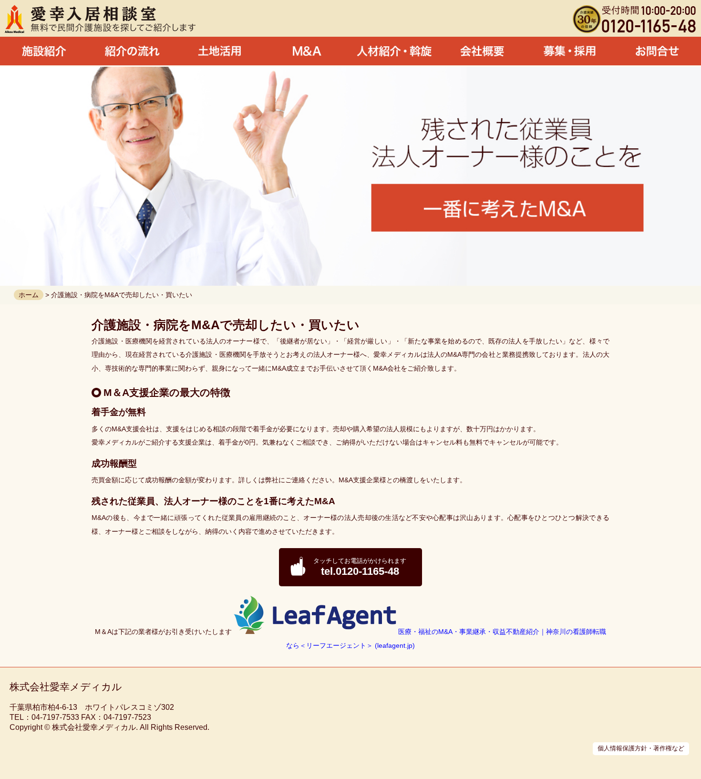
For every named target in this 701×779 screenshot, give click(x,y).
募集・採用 (570, 51)
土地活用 (219, 51)
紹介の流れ (131, 51)
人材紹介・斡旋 (394, 51)
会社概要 (482, 51)
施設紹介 (44, 51)
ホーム (29, 295)
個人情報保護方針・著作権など (641, 748)
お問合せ (657, 51)
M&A (306, 51)
